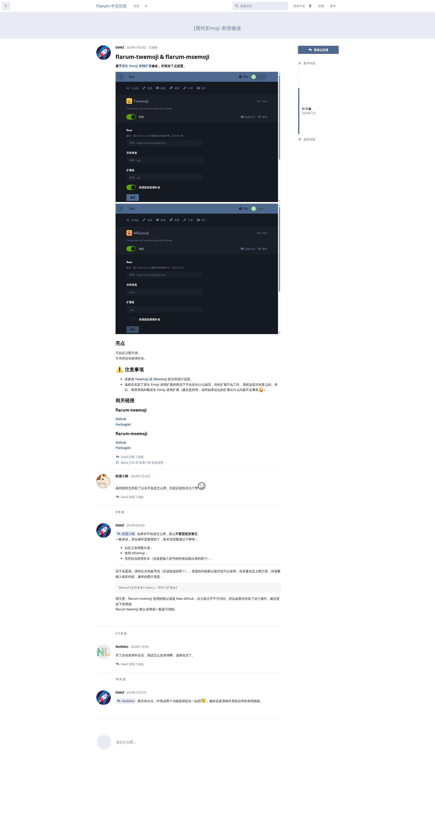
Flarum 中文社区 (111, 6)
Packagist (123, 424)
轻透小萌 (128, 534)
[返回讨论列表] (6, 6)
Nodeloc (128, 701)
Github (121, 419)
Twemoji (141, 379)
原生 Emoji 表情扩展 (137, 66)
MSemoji (160, 379)
